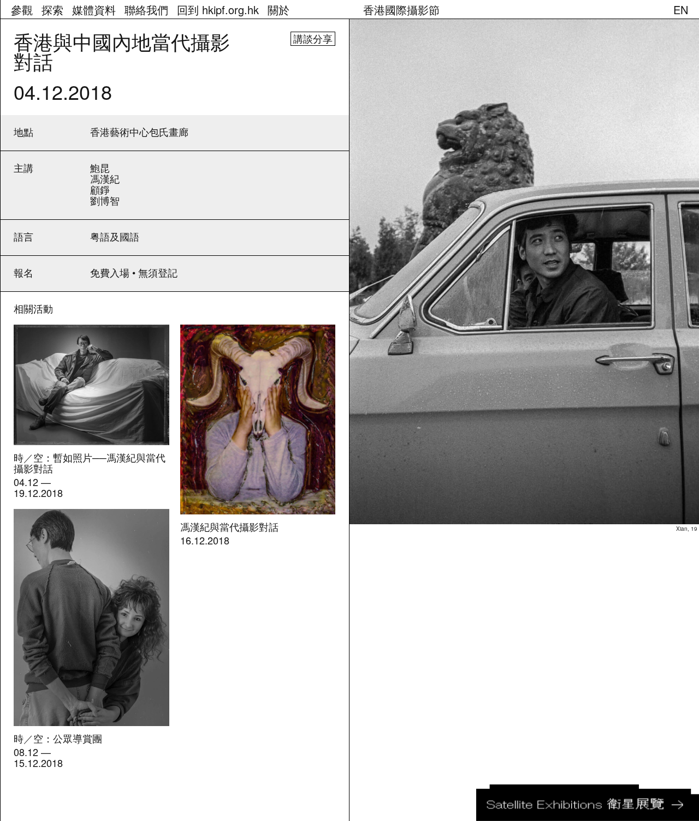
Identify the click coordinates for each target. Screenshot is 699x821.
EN (680, 9)
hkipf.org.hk (218, 9)
